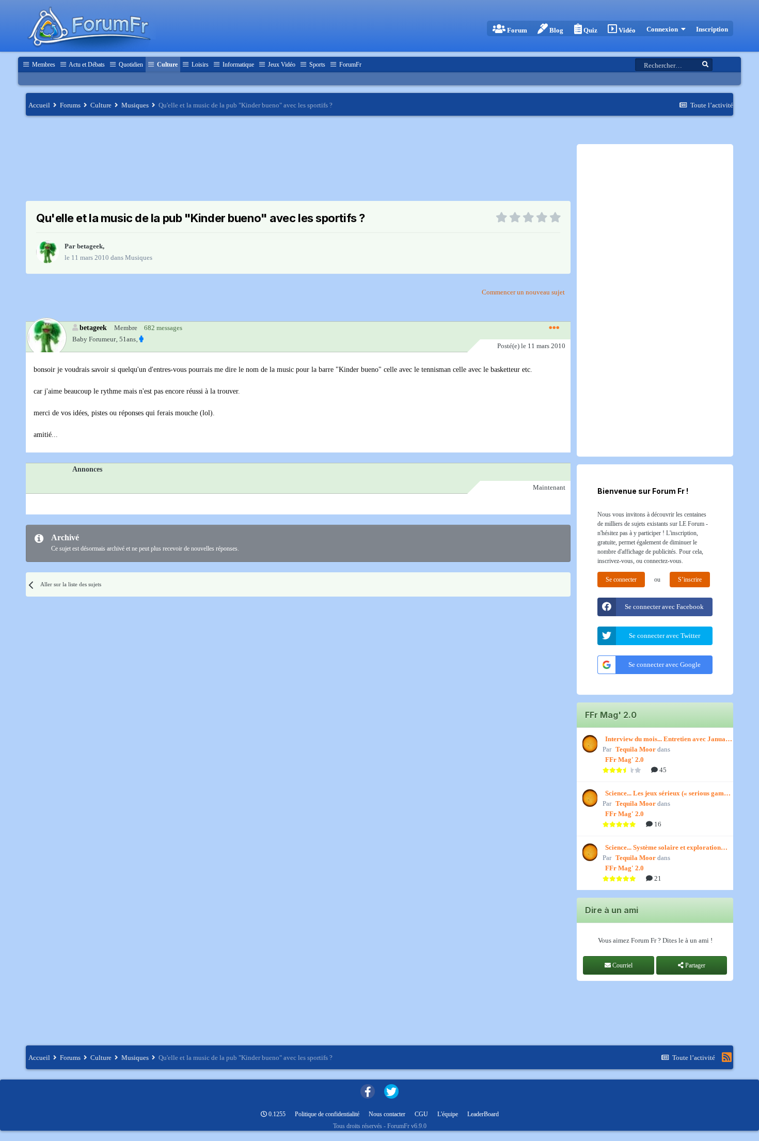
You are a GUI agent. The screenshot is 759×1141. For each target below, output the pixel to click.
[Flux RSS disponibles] (726, 1057)
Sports (316, 64)
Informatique (237, 64)
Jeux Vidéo (280, 64)
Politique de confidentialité (327, 1114)
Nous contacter (387, 1114)
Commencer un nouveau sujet (523, 292)
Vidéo (626, 30)
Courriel (621, 965)
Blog (555, 30)
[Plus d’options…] (554, 328)
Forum (516, 30)
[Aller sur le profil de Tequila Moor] (588, 744)
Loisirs (199, 64)
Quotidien (130, 64)
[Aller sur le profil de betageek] (47, 252)
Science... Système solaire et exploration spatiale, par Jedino (663, 848)
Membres (42, 64)
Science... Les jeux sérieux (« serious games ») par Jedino (667, 794)
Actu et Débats (86, 64)
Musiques (138, 257)
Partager (694, 965)
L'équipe (447, 1114)
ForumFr (349, 64)
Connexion (663, 29)
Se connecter (621, 579)
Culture (166, 64)
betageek (90, 246)
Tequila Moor (635, 749)
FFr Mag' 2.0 (624, 759)
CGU (421, 1114)
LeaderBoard (483, 1114)
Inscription (712, 29)
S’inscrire (690, 579)
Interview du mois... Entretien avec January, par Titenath (669, 739)
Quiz (589, 30)
